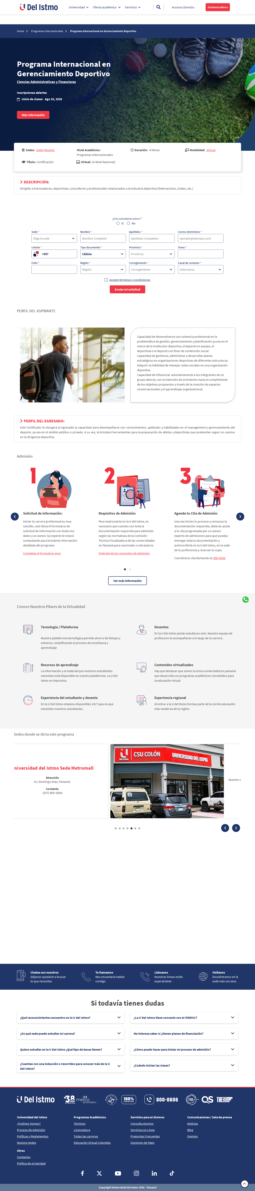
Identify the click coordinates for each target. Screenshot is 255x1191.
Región (85, 262)
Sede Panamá (45, 150)
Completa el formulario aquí (42, 553)
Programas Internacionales (47, 31)
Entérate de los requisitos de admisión (124, 553)
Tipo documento (91, 247)
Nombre (86, 231)
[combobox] (33, 238)
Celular (36, 247)
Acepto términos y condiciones (129, 280)
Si (122, 223)
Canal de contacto (189, 262)
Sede (35, 231)
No (133, 223)
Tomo (182, 247)
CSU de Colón (183, 766)
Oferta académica (105, 7)
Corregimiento (138, 262)
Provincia (135, 247)
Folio (35, 262)
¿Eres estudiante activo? (127, 218)
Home (21, 31)
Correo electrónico (190, 231)
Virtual (211, 150)
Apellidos (135, 231)
